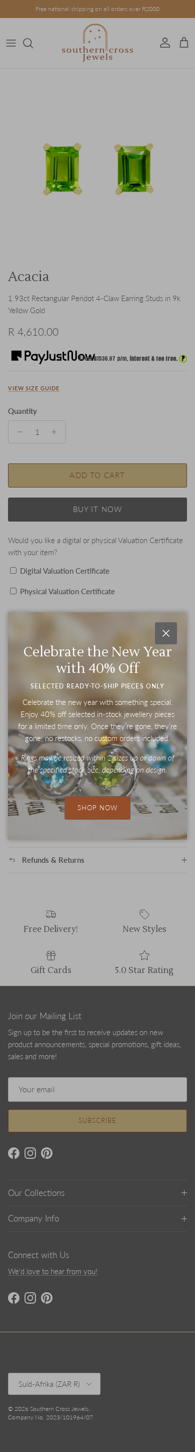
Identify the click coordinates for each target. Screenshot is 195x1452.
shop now (98, 808)
